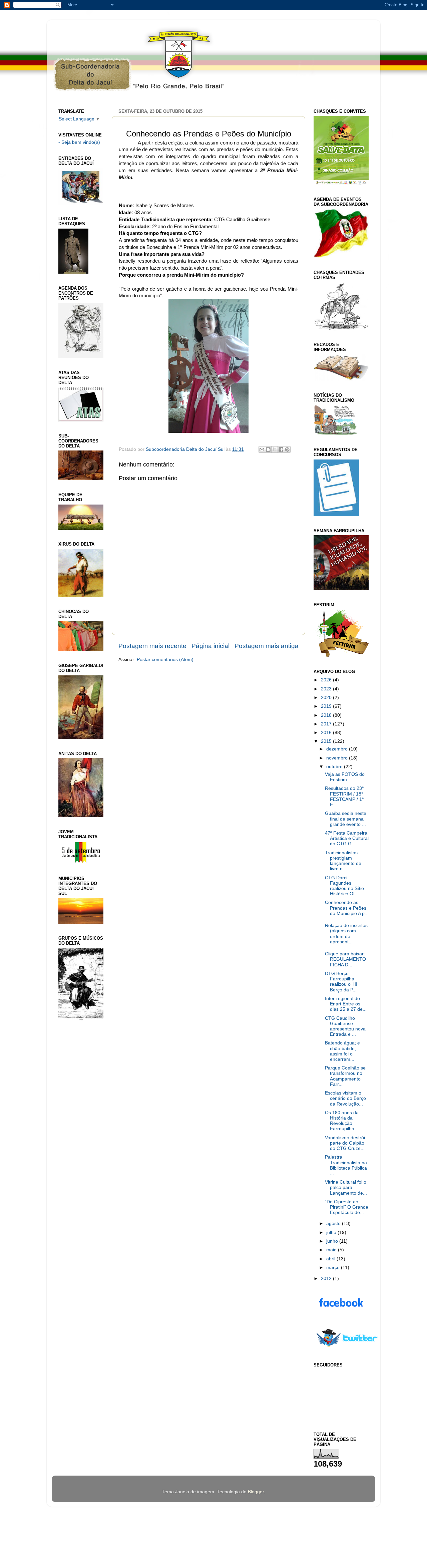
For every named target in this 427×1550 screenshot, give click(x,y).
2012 (327, 1278)
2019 (327, 706)
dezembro (337, 748)
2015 (327, 741)
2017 (327, 723)
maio (332, 1249)
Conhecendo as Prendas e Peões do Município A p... (347, 908)
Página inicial (210, 645)
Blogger (256, 1491)
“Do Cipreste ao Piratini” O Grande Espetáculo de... (346, 1207)
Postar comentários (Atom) (165, 659)
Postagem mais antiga (267, 645)
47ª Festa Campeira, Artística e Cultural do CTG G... (347, 838)
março (333, 1267)
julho (332, 1232)
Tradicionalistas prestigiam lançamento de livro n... (343, 861)
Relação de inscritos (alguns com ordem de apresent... (346, 933)
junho (332, 1241)
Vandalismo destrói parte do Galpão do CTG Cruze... (345, 1143)
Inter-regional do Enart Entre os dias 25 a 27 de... (346, 1004)
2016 (327, 732)
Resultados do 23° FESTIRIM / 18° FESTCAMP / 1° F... (344, 796)
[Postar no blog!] (268, 449)
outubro (335, 766)
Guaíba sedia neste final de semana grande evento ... (345, 819)
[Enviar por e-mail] (262, 449)
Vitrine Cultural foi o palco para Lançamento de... (346, 1187)
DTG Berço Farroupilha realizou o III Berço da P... (341, 981)
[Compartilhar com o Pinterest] (287, 449)
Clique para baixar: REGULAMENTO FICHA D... (345, 959)
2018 (327, 715)
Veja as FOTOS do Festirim (345, 777)
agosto (334, 1223)
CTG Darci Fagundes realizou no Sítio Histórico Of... (344, 886)
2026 (327, 679)
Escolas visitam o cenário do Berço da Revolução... (345, 1098)
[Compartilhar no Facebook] (281, 449)
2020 (327, 697)
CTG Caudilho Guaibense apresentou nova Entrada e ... (345, 1026)
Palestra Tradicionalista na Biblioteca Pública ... (346, 1165)
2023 (327, 688)
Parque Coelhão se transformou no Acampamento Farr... (345, 1076)
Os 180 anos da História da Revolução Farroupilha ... (342, 1121)
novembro (337, 757)
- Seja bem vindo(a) (79, 142)
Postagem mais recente (152, 645)
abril (331, 1258)
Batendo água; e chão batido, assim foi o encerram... (342, 1051)
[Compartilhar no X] (274, 449)
